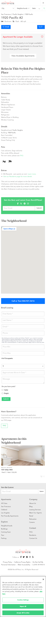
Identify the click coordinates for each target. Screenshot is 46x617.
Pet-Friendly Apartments (9, 516)
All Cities (4, 503)
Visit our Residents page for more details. (17, 176)
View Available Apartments (23, 56)
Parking (3, 538)
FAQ (21, 156)
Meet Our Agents (35, 513)
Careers (32, 522)
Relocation (33, 519)
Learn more (32, 174)
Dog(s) (6, 393)
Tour (2, 535)
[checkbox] (2, 390)
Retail (31, 516)
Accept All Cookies (23, 613)
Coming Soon (6, 532)
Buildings (4, 529)
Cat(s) (6, 390)
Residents (32, 535)
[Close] (43, 579)
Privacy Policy (7, 562)
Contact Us (33, 538)
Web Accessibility (24, 565)
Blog (30, 506)
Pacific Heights (18, 14)
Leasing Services (35, 510)
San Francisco (6, 14)
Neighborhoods (6, 526)
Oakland (4, 510)
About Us (32, 503)
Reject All (23, 606)
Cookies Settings (23, 600)
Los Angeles (5, 513)
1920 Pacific (29, 14)
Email (6, 27)
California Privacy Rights (22, 562)
